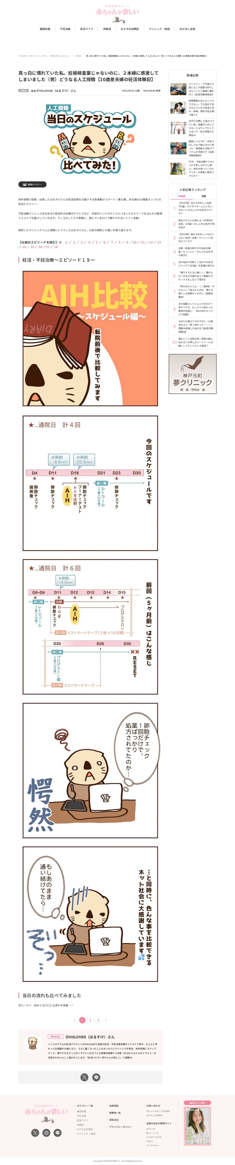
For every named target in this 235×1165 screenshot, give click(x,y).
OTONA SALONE (154, 1137)
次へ (105, 1020)
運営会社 (114, 1120)
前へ (75, 1020)
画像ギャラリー (35, 184)
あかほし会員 (187, 29)
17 (48, 247)
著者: (53, 90)
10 (134, 242)
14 (23, 247)
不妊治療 (65, 29)
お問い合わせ (153, 1106)
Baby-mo (150, 1128)
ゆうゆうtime (152, 1145)
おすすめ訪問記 (130, 29)
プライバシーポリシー (120, 1127)
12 (151, 242)
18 (56, 247)
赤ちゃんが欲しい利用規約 (158, 1111)
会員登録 (114, 1106)
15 (32, 247)
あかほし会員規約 (154, 1115)
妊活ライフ (86, 29)
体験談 (107, 29)
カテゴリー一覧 (85, 1106)
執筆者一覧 (115, 1113)
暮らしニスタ (152, 1132)
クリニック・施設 (159, 29)
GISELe (149, 1141)
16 (40, 247)
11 (143, 242)
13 (159, 242)
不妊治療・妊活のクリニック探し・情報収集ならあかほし (44, 56)
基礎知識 (45, 29)
